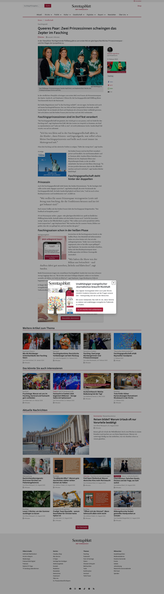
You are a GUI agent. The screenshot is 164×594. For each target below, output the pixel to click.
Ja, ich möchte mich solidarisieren (89, 309)
